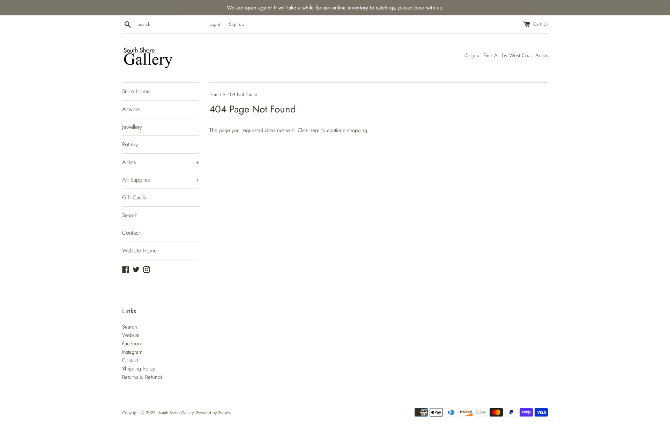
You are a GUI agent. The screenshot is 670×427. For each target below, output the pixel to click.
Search (129, 215)
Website (131, 335)
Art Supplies (160, 180)
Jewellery (132, 127)
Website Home (139, 250)
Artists (160, 162)
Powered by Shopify (213, 413)
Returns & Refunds (142, 377)
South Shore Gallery (175, 413)
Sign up (236, 24)
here (315, 130)
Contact (131, 233)
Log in (215, 24)
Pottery (130, 144)
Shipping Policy (138, 369)
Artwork (131, 109)
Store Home (136, 91)
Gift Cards (134, 197)
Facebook (132, 343)
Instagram (132, 352)
